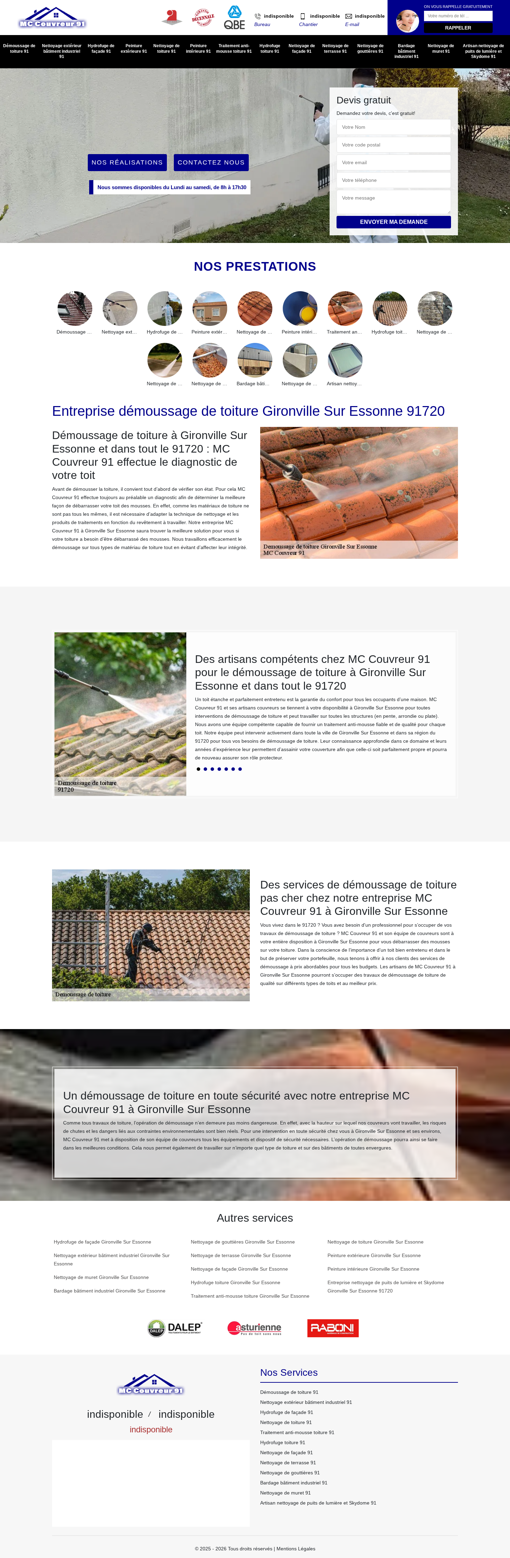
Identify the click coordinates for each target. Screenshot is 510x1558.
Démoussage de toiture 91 (19, 48)
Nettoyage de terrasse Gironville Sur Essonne (241, 1255)
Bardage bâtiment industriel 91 (406, 51)
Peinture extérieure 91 (134, 48)
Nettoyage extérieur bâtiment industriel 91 (62, 51)
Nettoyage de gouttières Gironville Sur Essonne (243, 1242)
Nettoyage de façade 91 (302, 48)
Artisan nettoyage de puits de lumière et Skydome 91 (483, 51)
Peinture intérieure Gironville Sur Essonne (373, 1269)
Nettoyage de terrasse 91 (335, 48)
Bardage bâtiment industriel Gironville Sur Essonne (109, 1291)
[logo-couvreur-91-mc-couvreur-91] (52, 17)
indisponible (279, 16)
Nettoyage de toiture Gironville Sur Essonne (376, 1242)
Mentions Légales (296, 1548)
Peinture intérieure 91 (198, 48)
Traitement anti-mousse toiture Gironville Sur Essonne (250, 1296)
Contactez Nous (211, 162)
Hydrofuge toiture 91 (270, 48)
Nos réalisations (127, 162)
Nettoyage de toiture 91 (166, 48)
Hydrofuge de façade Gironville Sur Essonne (102, 1242)
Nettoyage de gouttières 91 (370, 48)
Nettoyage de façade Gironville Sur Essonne (239, 1269)
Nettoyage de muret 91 (441, 48)
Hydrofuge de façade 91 (101, 48)
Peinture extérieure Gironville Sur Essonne (374, 1255)
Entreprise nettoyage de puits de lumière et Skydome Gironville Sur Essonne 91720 (386, 1287)
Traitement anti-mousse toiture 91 (234, 48)
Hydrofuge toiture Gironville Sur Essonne (235, 1282)
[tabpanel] (321, 709)
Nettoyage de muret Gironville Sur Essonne (101, 1277)
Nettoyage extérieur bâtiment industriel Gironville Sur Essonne (112, 1259)
